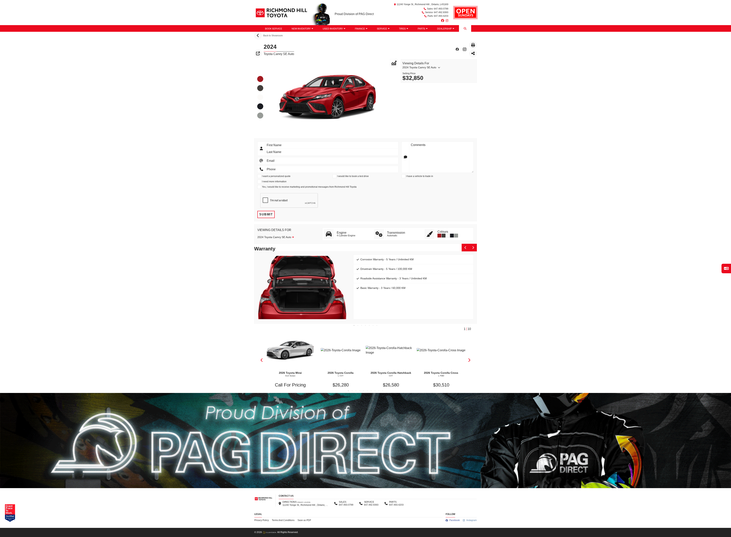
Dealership (444, 28)
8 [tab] (375, 391)
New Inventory (301, 28)
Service (382, 28)
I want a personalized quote (276, 176)
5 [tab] (369, 325)
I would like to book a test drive (353, 176)
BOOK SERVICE (273, 28)
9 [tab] (379, 391)
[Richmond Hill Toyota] (281, 12)
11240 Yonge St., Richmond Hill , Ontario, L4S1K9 (422, 4)
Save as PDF (304, 520)
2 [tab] (358, 325)
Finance (360, 28)
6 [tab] (373, 325)
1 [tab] (354, 325)
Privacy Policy (261, 520)
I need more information (274, 181)
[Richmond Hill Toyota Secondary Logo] (465, 12)
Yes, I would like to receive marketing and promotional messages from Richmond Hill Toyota (309, 187)
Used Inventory (333, 28)
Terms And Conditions (283, 520)
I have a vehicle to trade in (419, 176)
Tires (402, 28)
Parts (421, 28)
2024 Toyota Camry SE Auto (419, 67)
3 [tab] (362, 325)
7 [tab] (377, 325)
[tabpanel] (365, 284)
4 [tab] (365, 325)
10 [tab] (383, 391)
